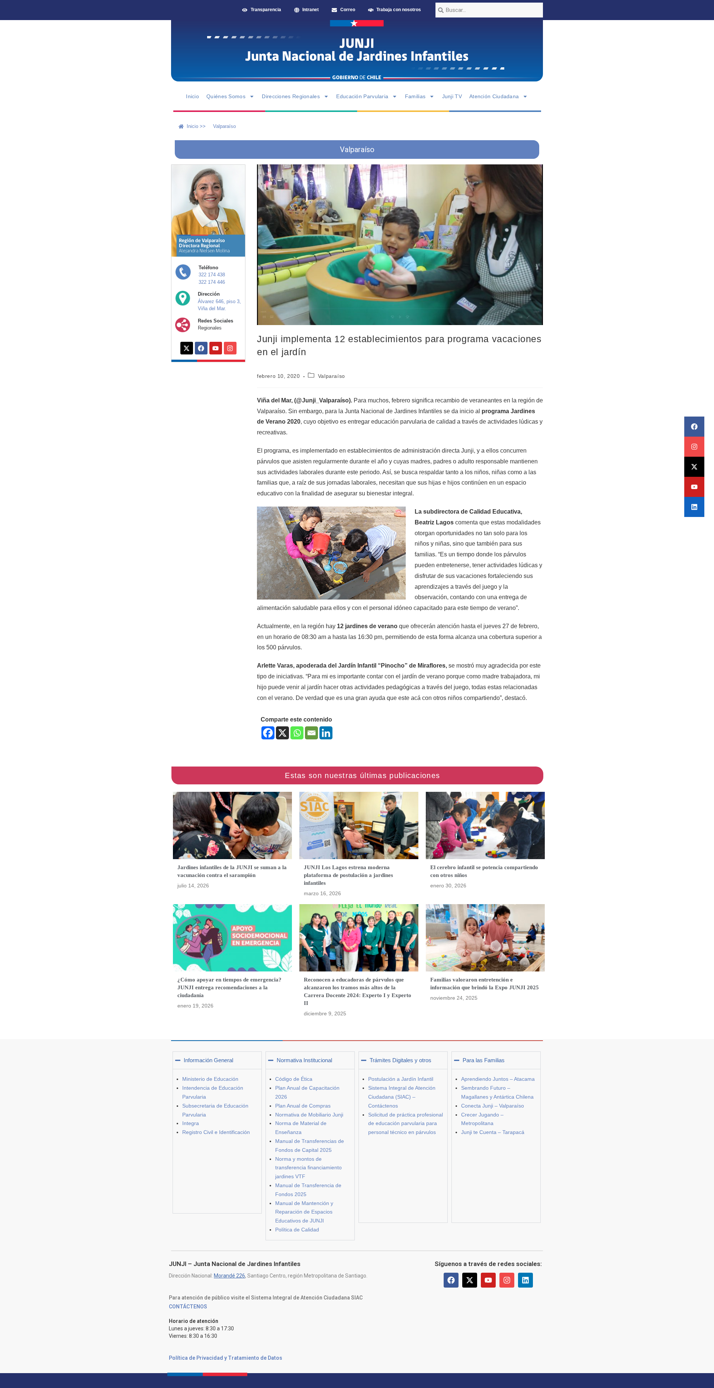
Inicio (192, 96)
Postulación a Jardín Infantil (400, 1079)
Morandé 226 (229, 1276)
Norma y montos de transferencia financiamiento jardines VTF (308, 1168)
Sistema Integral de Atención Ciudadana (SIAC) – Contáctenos (401, 1097)
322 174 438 (212, 274)
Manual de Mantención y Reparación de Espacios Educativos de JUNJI (304, 1212)
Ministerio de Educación (210, 1079)
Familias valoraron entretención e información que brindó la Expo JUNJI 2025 (484, 983)
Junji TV (452, 96)
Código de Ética (293, 1079)
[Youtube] (694, 487)
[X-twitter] (694, 467)
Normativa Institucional (304, 1060)
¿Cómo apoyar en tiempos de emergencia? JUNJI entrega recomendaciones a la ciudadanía (229, 987)
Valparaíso (331, 376)
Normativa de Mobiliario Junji (309, 1115)
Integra (190, 1123)
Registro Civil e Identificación (216, 1132)
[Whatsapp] (296, 732)
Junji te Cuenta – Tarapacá (492, 1132)
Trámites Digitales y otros (400, 1060)
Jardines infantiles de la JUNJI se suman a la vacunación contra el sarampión (232, 871)
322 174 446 (212, 282)
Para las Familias (484, 1060)
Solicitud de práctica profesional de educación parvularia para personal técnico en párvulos (405, 1123)
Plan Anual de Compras (303, 1106)
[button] (217, 1060)
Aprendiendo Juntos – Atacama (498, 1079)
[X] (282, 732)
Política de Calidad (297, 1230)
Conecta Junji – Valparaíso (492, 1106)
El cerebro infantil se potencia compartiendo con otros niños (484, 871)
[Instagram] (694, 447)
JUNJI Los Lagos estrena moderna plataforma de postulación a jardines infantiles (348, 875)
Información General (208, 1060)
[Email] (311, 732)
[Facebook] (694, 427)
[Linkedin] (694, 507)
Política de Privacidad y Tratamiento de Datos (225, 1358)
